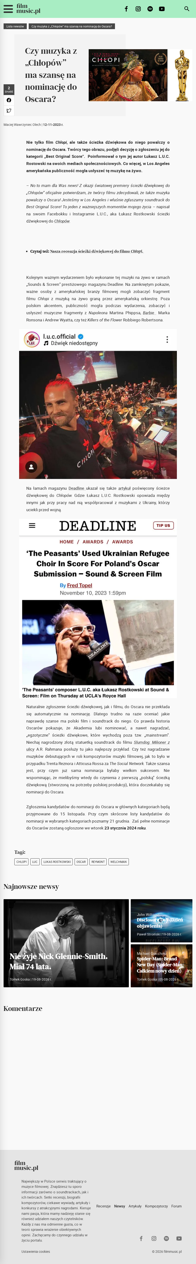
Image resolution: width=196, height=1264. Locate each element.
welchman (118, 862)
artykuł (124, 488)
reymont (98, 862)
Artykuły (135, 1206)
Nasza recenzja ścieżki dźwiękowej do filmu (96, 251)
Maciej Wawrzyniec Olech (22, 124)
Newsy (119, 1206)
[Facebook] (126, 9)
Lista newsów (15, 26)
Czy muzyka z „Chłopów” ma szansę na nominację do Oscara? (72, 26)
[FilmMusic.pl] (28, 9)
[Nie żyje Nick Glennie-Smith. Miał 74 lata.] (66, 943)
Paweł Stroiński (148, 934)
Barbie (148, 312)
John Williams (148, 914)
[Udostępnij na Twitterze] (9, 111)
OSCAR (81, 862)
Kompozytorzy (156, 1206)
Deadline (77, 488)
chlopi (21, 862)
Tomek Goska (20, 979)
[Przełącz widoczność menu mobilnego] (8, 9)
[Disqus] (98, 1081)
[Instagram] (138, 9)
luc (35, 862)
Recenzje (103, 1206)
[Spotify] (150, 9)
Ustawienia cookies (36, 1251)
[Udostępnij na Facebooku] (9, 100)
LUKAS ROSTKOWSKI (57, 862)
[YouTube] (162, 9)
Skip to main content (7, 3)
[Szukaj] (187, 9)
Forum (176, 1206)
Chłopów (62, 221)
